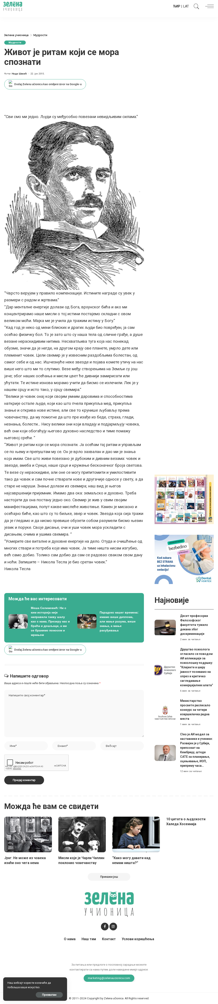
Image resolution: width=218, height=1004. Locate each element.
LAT (186, 6)
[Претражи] (195, 6)
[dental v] (184, 559)
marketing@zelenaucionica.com (109, 978)
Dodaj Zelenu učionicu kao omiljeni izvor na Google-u (48, 84)
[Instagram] (113, 926)
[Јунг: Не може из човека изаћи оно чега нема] (28, 834)
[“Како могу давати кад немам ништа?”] (136, 834)
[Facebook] (105, 926)
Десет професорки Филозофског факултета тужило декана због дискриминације (194, 624)
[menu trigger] (208, 6)
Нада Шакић (19, 74)
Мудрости (15, 42)
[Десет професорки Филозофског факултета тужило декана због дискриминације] (165, 628)
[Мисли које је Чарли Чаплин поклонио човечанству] (82, 834)
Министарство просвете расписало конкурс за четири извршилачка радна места (195, 709)
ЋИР (176, 6)
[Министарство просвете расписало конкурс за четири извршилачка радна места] (165, 713)
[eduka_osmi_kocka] (184, 499)
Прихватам (49, 994)
